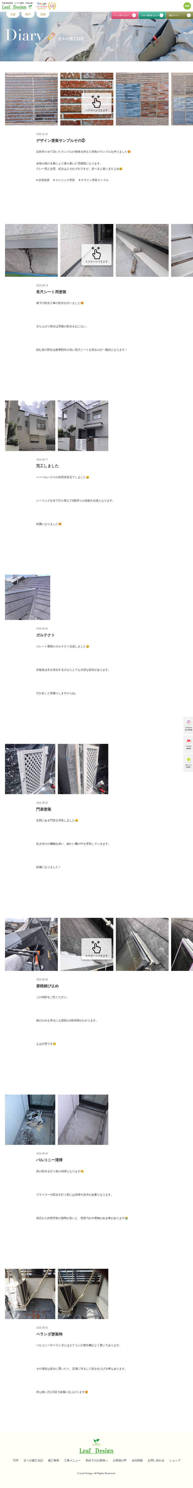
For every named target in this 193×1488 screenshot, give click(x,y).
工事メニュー (72, 1460)
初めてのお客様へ (97, 1460)
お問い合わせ (156, 1460)
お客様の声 (120, 1460)
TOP (16, 1460)
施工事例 (53, 1460)
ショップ (174, 1460)
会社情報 (137, 1460)
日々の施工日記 (33, 1460)
